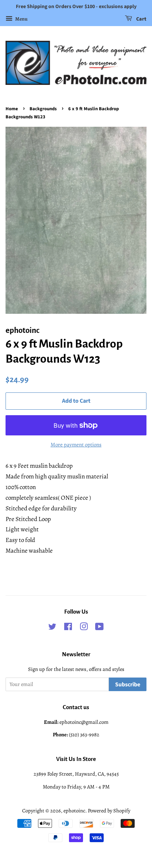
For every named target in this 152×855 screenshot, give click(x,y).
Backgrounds (43, 108)
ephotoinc (74, 810)
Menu (21, 18)
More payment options (76, 444)
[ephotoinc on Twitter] (52, 628)
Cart (140, 19)
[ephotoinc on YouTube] (99, 628)
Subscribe (127, 684)
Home (12, 108)
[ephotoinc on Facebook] (68, 628)
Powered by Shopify (109, 810)
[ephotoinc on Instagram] (84, 628)
